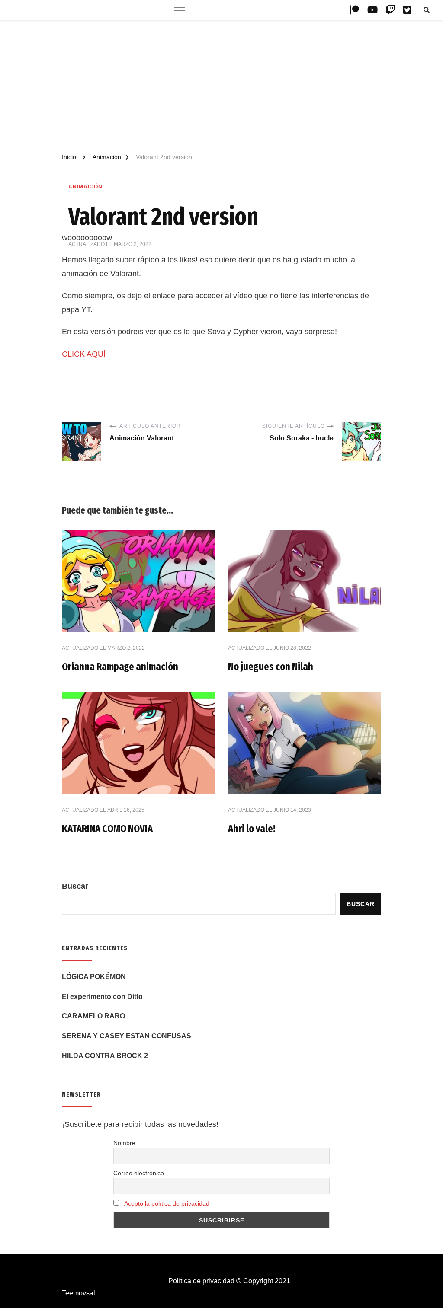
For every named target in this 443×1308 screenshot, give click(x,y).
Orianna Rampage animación (120, 666)
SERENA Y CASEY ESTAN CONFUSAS (126, 1036)
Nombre (124, 1142)
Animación (85, 187)
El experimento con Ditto (102, 996)
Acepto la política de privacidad (166, 1203)
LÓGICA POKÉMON (94, 976)
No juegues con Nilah (270, 666)
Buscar (75, 886)
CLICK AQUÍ (84, 354)
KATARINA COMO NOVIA (107, 829)
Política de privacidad (201, 1281)
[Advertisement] (221, 86)
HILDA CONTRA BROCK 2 (105, 1055)
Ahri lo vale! (252, 829)
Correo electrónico (138, 1173)
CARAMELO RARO (93, 1016)
